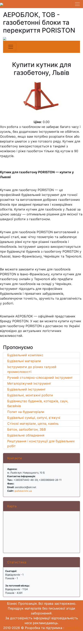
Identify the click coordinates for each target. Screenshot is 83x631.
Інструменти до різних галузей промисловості (31, 369)
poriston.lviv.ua (23, 490)
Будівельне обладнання (25, 435)
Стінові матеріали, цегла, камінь (33, 423)
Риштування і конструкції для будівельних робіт (41, 443)
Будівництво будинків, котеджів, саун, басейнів (37, 403)
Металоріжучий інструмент (29, 383)
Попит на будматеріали (25, 412)
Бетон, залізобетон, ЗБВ (26, 429)
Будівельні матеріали (24, 361)
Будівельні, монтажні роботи (30, 395)
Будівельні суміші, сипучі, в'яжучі (33, 418)
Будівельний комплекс (25, 355)
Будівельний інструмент (26, 389)
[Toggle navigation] (77, 4)
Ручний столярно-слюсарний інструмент (40, 378)
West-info (72, 628)
